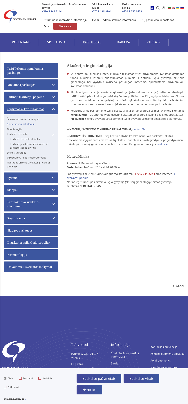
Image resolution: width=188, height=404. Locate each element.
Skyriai (95, 20)
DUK (46, 26)
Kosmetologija (17, 255)
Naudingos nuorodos (164, 367)
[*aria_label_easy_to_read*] (152, 8)
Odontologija (14, 129)
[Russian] (182, 8)
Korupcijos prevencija (164, 346)
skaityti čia (138, 129)
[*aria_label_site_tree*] (163, 8)
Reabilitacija (16, 218)
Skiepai (12, 190)
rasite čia (162, 144)
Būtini (10, 378)
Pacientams (21, 42)
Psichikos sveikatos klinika (25, 139)
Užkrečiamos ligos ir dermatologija (26, 157)
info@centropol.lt (82, 368)
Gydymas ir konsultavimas (25, 109)
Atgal (180, 286)
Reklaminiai (13, 387)
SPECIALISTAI (56, 42)
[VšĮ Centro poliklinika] (20, 16)
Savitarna (65, 26)
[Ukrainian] (178, 8)
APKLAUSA (20, 62)
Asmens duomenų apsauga (168, 353)
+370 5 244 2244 (52, 11)
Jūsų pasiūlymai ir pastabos (157, 20)
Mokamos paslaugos (21, 85)
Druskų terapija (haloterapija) (28, 243)
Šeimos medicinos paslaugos (23, 119)
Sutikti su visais (141, 378)
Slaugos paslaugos (19, 230)
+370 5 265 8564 (101, 11)
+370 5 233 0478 (132, 11)
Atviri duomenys (161, 360)
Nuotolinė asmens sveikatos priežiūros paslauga (28, 164)
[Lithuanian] (169, 8)
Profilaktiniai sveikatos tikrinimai (23, 204)
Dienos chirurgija (16, 152)
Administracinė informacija (119, 20)
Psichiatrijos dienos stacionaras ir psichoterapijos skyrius (29, 145)
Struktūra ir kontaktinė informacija (65, 20)
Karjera (123, 42)
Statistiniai (47, 378)
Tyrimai (13, 178)
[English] (174, 8)
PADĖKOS (153, 42)
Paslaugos (92, 42)
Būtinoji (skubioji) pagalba (25, 97)
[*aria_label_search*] (158, 8)
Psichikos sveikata (17, 134)
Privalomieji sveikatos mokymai (29, 267)
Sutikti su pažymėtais (98, 378)
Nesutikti (89, 389)
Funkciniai (28, 378)
